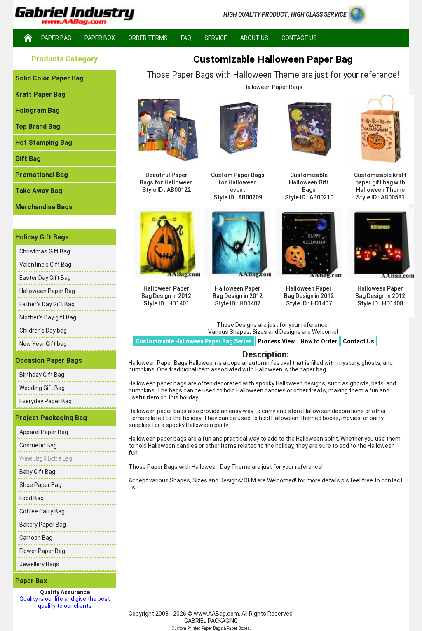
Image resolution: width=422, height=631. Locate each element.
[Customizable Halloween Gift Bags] (308, 130)
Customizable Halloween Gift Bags (309, 182)
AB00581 (393, 197)
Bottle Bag (60, 458)
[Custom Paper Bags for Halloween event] (237, 130)
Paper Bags (212, 628)
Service (215, 38)
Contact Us (299, 38)
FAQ (186, 38)
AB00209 (250, 197)
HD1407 (321, 303)
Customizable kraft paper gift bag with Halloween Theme (380, 182)
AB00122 (179, 190)
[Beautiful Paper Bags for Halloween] (166, 130)
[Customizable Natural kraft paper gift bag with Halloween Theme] (380, 130)
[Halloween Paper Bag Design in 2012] (166, 243)
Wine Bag (31, 458)
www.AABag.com (216, 613)
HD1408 (392, 303)
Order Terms (148, 38)
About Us (254, 38)
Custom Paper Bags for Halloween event (238, 182)
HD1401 (178, 303)
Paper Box (99, 38)
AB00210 (321, 197)
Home (28, 38)
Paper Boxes (238, 628)
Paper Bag (56, 38)
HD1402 (249, 303)
